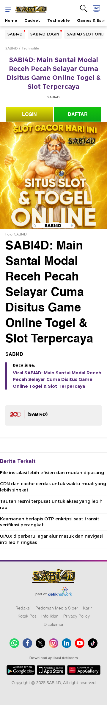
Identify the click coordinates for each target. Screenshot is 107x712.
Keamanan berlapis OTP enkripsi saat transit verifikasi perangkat (49, 522)
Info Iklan (50, 616)
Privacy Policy (76, 616)
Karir (87, 608)
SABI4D (15, 34)
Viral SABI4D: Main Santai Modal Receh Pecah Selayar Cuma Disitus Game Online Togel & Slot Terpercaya (57, 379)
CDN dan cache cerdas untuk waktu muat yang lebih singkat (53, 487)
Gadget (32, 20)
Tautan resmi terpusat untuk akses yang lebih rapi (51, 504)
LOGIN (29, 114)
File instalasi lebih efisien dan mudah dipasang (52, 472)
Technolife (58, 20)
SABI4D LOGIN (44, 34)
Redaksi (23, 608)
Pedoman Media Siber (56, 608)
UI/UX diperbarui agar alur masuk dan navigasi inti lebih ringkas (51, 539)
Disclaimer (54, 624)
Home (11, 20)
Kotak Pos (27, 616)
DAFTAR (78, 114)
